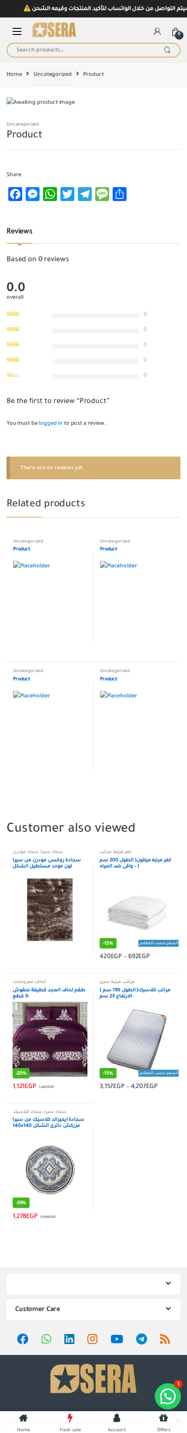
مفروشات (23, 982)
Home (14, 74)
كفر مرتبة (122, 852)
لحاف (40, 982)
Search (167, 50)
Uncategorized (52, 74)
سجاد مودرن (25, 852)
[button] (168, 1396)
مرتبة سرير (110, 982)
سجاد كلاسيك (27, 1112)
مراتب (105, 852)
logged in (51, 423)
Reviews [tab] (20, 232)
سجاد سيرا (51, 852)
